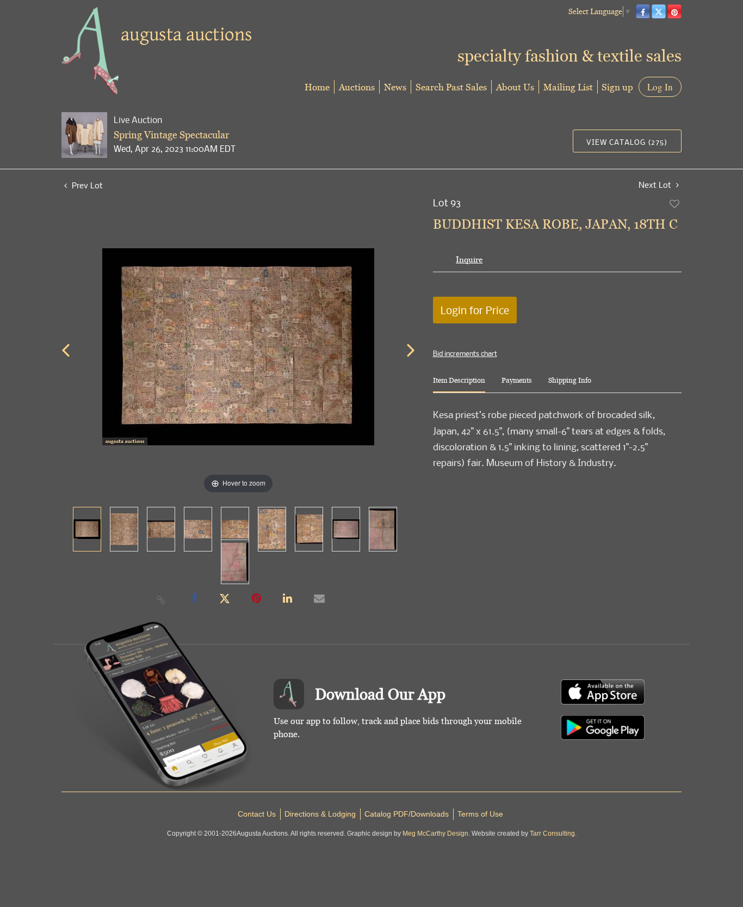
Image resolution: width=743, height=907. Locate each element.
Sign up (617, 87)
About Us (515, 87)
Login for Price (475, 310)
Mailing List (568, 87)
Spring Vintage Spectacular (171, 135)
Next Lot (656, 184)
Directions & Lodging (320, 814)
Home (317, 87)
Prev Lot (86, 185)
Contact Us (257, 814)
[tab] (459, 384)
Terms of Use (480, 814)
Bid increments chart (465, 353)
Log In (660, 87)
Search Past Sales (451, 87)
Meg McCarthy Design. (436, 833)
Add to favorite (675, 203)
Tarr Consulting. (553, 833)
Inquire (469, 259)
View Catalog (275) (626, 142)
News (395, 87)
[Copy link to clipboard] (161, 599)
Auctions (357, 87)
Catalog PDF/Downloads (406, 814)
